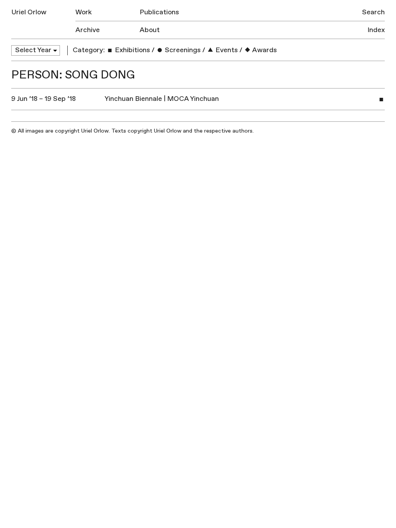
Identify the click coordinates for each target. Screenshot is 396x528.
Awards (264, 50)
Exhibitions (131, 50)
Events (226, 50)
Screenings (182, 50)
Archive (87, 30)
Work (83, 12)
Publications (159, 12)
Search (373, 12)
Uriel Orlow (28, 12)
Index (376, 30)
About (150, 30)
